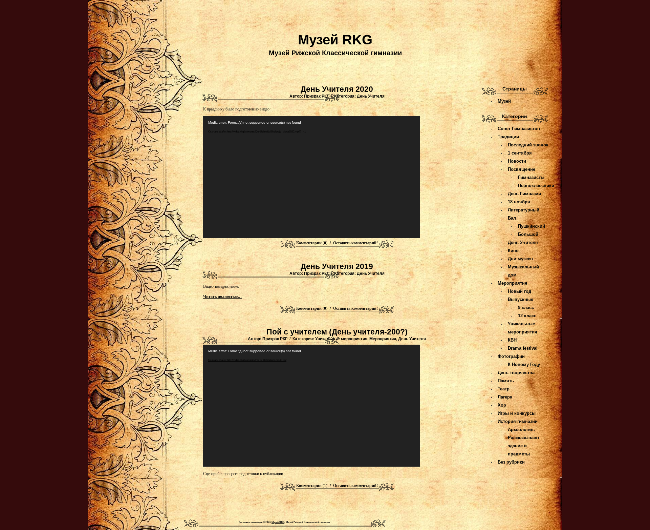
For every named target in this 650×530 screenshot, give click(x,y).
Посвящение (521, 169)
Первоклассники (536, 185)
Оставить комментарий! (355, 243)
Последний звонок (528, 144)
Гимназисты (531, 177)
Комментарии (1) (311, 485)
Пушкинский (531, 226)
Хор (502, 405)
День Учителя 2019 (337, 266)
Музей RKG (335, 39)
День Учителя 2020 (337, 89)
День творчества (516, 372)
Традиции (508, 136)
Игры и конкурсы (517, 413)
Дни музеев (520, 258)
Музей (504, 101)
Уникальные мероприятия (341, 339)
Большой (528, 234)
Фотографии (511, 356)
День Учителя (371, 96)
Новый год (519, 291)
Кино (513, 250)
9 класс (526, 307)
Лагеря (505, 397)
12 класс (527, 315)
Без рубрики (511, 462)
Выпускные (520, 299)
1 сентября (520, 153)
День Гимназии (524, 193)
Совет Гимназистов (519, 128)
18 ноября (519, 201)
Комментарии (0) (311, 243)
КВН (512, 340)
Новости (517, 161)
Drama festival (523, 348)
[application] (311, 177)
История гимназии (518, 421)
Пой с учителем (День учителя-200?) (337, 331)
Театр (504, 388)
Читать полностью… (222, 296)
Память (506, 380)
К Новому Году (524, 364)
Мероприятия (382, 339)
